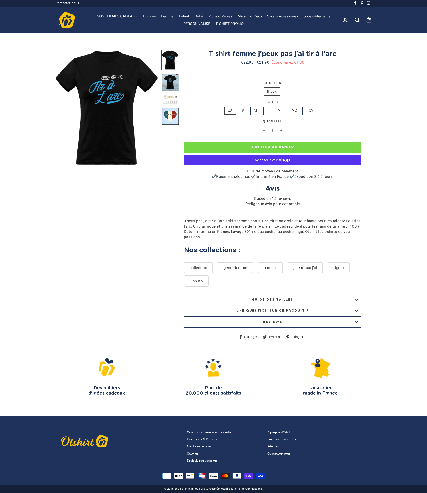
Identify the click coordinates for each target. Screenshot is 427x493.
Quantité (272, 121)
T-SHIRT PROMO (230, 23)
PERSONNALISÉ (196, 23)
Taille (272, 102)
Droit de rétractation (202, 461)
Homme (149, 16)
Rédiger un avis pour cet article (272, 204)
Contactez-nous (67, 3)
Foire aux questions (281, 439)
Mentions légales (199, 446)
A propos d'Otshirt (280, 432)
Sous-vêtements (317, 16)
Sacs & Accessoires (282, 16)
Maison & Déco (250, 16)
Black (272, 91)
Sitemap (273, 446)
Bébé (199, 16)
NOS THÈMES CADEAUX (117, 16)
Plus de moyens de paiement (272, 171)
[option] (107, 108)
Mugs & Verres (220, 16)
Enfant (184, 16)
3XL (312, 110)
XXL (295, 110)
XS (230, 110)
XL (280, 110)
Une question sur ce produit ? (272, 310)
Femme (167, 16)
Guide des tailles (272, 299)
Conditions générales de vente (209, 432)
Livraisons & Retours (202, 439)
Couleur (273, 83)
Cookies (193, 453)
